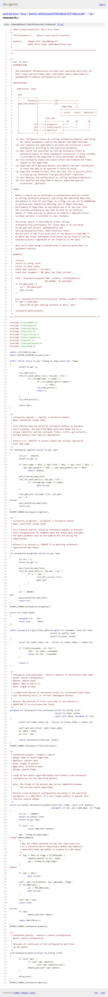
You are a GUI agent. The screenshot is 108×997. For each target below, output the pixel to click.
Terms (32, 992)
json (103, 992)
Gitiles (17, 992)
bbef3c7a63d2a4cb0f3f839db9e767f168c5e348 (56, 13)
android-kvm (10, 13)
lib (91, 13)
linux (23, 13)
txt (96, 992)
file (60, 24)
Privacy (24, 992)
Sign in (102, 4)
